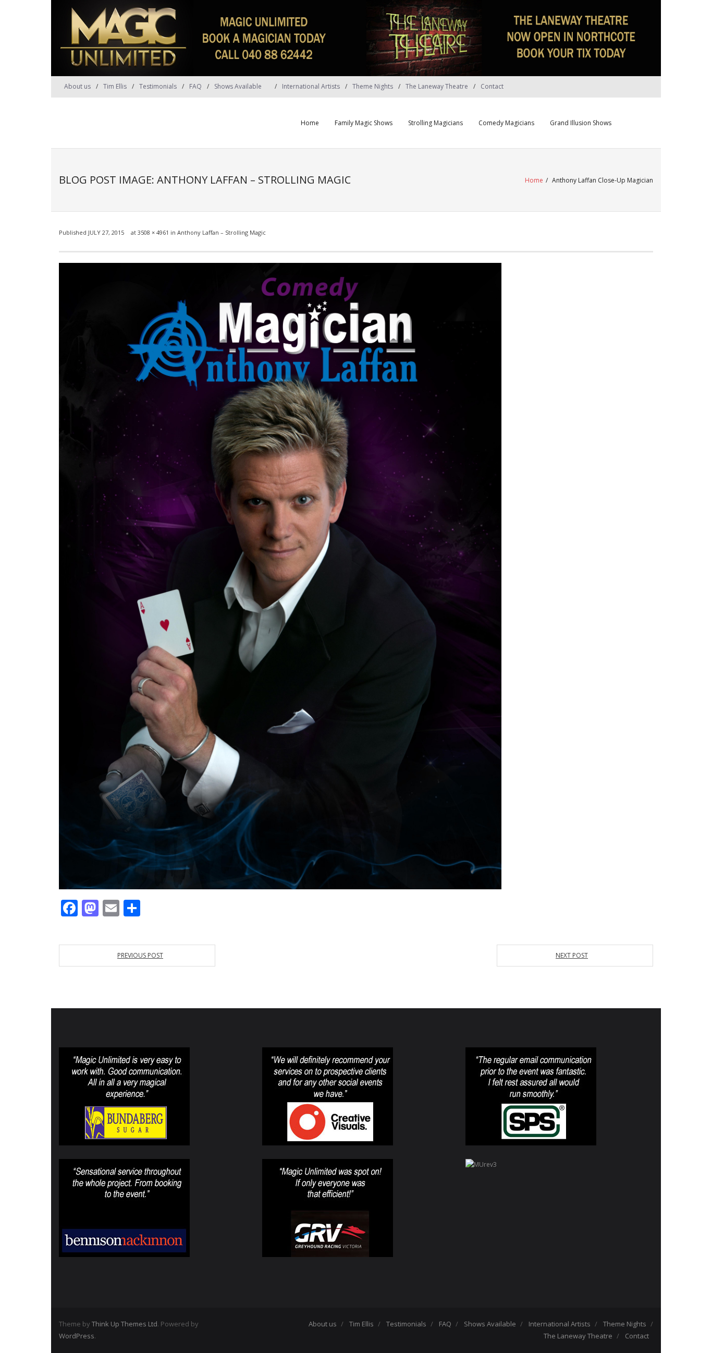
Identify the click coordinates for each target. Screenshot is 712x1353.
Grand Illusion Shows (580, 122)
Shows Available (238, 86)
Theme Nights (372, 86)
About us (77, 86)
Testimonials (158, 86)
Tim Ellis (115, 86)
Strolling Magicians (435, 122)
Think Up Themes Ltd (124, 1323)
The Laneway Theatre (437, 86)
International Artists (311, 86)
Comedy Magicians (506, 122)
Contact (492, 86)
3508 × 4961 (153, 232)
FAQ (195, 86)
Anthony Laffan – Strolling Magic (221, 232)
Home (310, 122)
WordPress (76, 1335)
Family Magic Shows (363, 122)
